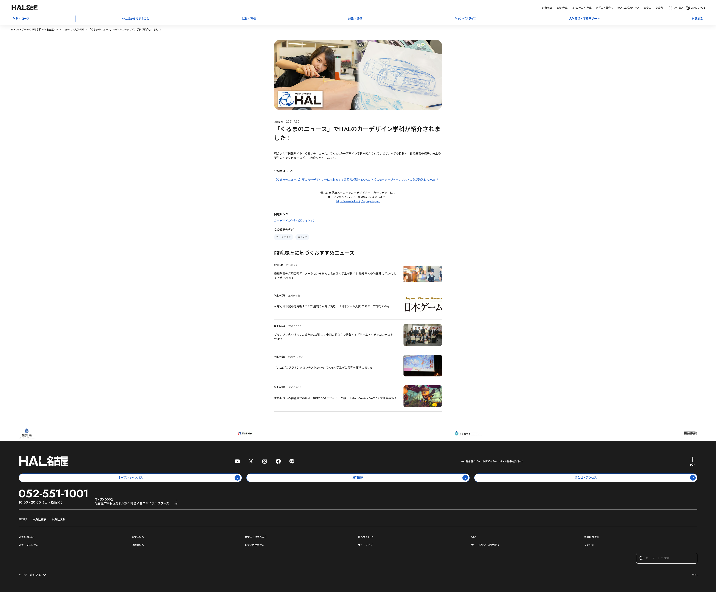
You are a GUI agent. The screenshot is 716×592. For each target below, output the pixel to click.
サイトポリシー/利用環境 (485, 545)
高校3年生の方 (26, 537)
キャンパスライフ (465, 19)
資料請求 (358, 478)
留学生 (647, 8)
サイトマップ (365, 545)
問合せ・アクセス (586, 478)
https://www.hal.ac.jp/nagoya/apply (358, 201)
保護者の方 (138, 545)
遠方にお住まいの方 (628, 8)
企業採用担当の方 (254, 545)
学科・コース (21, 19)
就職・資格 (249, 19)
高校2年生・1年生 (582, 8)
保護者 (659, 8)
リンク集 (589, 545)
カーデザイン (283, 237)
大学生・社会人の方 (256, 537)
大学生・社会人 (604, 8)
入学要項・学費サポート (584, 19)
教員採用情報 (591, 537)
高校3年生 (562, 8)
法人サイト (364, 537)
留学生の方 (138, 537)
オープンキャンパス (130, 478)
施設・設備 (355, 19)
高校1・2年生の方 (28, 545)
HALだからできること (136, 19)
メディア (302, 237)
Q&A (473, 537)
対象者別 (697, 19)
